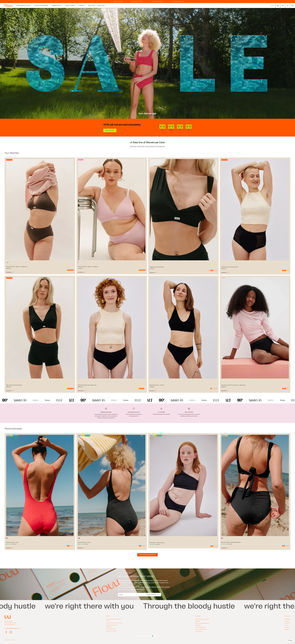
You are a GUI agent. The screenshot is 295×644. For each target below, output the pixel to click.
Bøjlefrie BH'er (56, 5)
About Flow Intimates (111, 631)
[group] (147, 63)
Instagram (287, 621)
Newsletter (287, 619)
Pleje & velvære (70, 5)
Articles (81, 5)
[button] (287, 5)
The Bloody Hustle (111, 629)
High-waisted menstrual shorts (14, 385)
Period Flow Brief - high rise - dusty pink (88, 266)
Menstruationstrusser (23, 5)
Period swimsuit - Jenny (12, 542)
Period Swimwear (160, 146)
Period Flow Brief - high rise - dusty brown (16, 266)
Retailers (197, 621)
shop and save (110, 130)
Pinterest (287, 623)
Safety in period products (202, 619)
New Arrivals (133, 146)
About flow (91, 5)
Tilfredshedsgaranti (200, 627)
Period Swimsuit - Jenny (84, 542)
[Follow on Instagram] (10, 632)
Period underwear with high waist (229, 267)
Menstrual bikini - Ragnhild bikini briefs (231, 542)
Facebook (287, 627)
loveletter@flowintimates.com (13, 628)
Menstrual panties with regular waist (87, 385)
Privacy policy (198, 631)
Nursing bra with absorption (157, 267)
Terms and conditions (200, 629)
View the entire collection (147, 554)
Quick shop (101, 5)
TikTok (286, 625)
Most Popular (141, 146)
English (271, 5)
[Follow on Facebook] (6, 632)
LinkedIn (287, 629)
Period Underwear (150, 146)
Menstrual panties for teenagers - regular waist (233, 385)
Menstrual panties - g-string (157, 385)
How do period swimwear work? (114, 623)
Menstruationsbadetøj (41, 5)
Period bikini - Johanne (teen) (157, 542)
